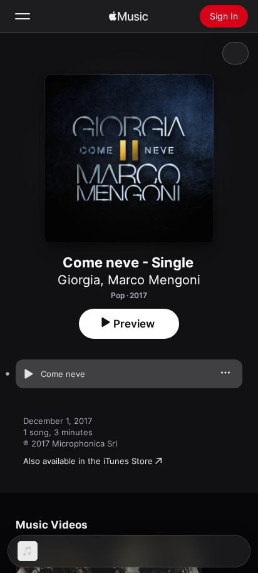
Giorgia (79, 279)
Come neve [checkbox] (63, 374)
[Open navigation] (22, 16)
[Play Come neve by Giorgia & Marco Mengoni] (28, 373)
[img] (128, 16)
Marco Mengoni (154, 279)
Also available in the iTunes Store (88, 461)
